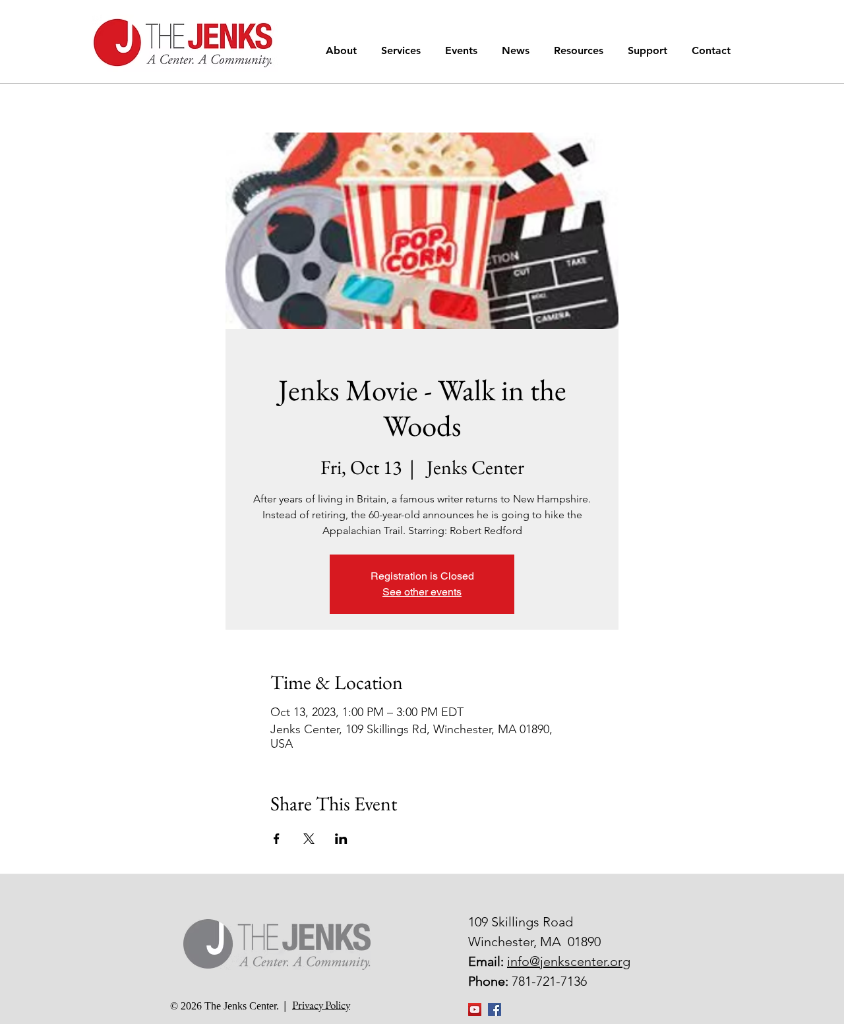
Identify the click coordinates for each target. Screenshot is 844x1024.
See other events (422, 592)
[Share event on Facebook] (276, 838)
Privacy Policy (321, 1005)
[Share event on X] (309, 838)
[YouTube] (474, 1009)
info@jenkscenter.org (568, 961)
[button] (343, 50)
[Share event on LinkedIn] (341, 838)
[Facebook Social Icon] (494, 1009)
